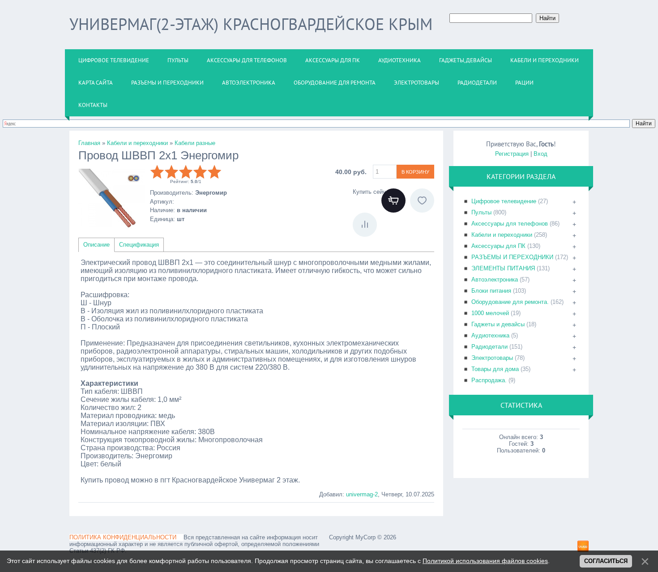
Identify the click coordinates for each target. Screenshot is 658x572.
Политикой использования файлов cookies (485, 560)
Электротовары (492, 357)
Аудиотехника (490, 335)
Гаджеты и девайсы (498, 324)
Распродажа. (489, 380)
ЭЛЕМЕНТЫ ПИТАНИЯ (503, 268)
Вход (540, 153)
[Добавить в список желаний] (422, 200)
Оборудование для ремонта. (510, 302)
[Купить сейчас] (393, 200)
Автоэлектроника (494, 279)
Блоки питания (491, 290)
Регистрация (512, 153)
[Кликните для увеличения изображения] (111, 198)
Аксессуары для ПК (498, 246)
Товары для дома (495, 369)
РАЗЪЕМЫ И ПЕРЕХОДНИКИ (512, 257)
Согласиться (606, 561)
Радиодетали (489, 346)
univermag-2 (362, 494)
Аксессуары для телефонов (509, 223)
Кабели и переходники (501, 234)
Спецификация (139, 244)
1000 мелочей (490, 313)
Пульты (481, 212)
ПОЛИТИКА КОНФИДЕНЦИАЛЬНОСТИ (122, 537)
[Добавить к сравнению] (365, 225)
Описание (96, 244)
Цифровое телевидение (503, 201)
